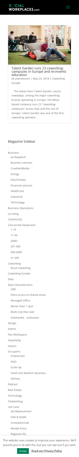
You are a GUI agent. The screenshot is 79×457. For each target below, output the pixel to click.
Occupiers (14, 351)
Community (15, 219)
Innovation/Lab (20, 422)
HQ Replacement (21, 411)
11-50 (14, 235)
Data (11, 279)
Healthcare (17, 191)
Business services (21, 162)
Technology (18, 202)
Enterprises (18, 356)
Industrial (17, 196)
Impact (12, 346)
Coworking (14, 263)
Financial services (21, 185)
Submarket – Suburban (25, 317)
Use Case (13, 407)
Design (12, 323)
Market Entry (18, 428)
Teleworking (15, 401)
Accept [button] (23, 451)
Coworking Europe (19, 273)
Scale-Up (16, 367)
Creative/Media (20, 168)
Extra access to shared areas (28, 295)
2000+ (14, 241)
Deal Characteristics (20, 285)
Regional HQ (18, 434)
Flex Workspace (17, 334)
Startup (15, 378)
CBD (13, 289)
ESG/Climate (18, 179)
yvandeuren (22, 78)
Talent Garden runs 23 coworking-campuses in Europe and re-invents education (39, 71)
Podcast (12, 384)
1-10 (13, 229)
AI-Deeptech (18, 157)
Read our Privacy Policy (46, 451)
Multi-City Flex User (23, 312)
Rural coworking (20, 268)
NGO (14, 361)
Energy (15, 174)
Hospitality (14, 340)
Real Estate (14, 390)
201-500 (15, 246)
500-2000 (16, 252)
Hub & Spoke (18, 417)
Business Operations (20, 208)
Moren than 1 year (22, 306)
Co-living (13, 214)
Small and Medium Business (28, 373)
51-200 (15, 258)
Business (13, 152)
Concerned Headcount (21, 225)
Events (12, 329)
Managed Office (20, 300)
